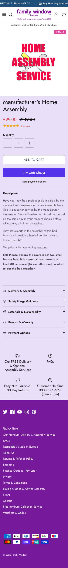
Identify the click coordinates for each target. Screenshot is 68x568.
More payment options (34, 181)
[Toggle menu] (4, 14)
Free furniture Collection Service (22, 507)
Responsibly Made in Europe (20, 447)
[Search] (12, 14)
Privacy (7, 477)
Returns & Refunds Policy (18, 459)
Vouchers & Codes (14, 513)
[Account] (55, 14)
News (6, 495)
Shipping (8, 465)
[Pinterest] (34, 412)
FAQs (6, 441)
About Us (8, 453)
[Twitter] (5, 412)
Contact (7, 501)
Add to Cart (34, 160)
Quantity (8, 135)
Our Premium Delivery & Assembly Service (29, 435)
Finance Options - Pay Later (19, 471)
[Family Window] (34, 14)
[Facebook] (12, 412)
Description (10, 193)
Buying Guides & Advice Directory (24, 489)
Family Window (19, 555)
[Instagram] (27, 412)
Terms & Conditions (15, 483)
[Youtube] (19, 412)
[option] (34, 62)
